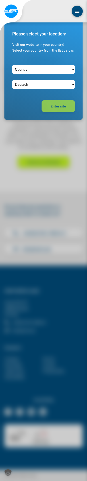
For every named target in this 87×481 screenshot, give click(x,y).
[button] (8, 473)
